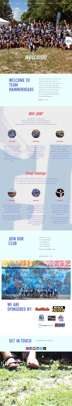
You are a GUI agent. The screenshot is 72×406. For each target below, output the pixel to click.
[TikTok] (44, 348)
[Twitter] (41, 348)
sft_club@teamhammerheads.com (45, 340)
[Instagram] (27, 348)
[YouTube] (34, 348)
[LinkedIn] (37, 348)
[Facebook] (30, 348)
